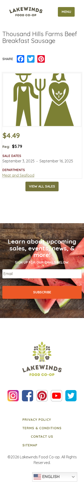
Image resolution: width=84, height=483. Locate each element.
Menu (66, 12)
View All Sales (42, 186)
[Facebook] (20, 59)
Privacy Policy (36, 420)
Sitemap (29, 445)
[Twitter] (31, 59)
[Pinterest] (41, 59)
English (50, 476)
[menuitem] (42, 419)
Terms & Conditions (42, 428)
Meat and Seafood (18, 175)
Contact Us (42, 436)
